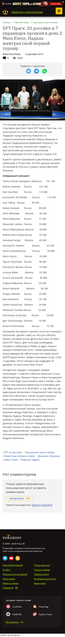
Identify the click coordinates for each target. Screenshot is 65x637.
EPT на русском (12, 452)
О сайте (6, 569)
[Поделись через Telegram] (36, 71)
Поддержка (8, 587)
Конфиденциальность (45, 578)
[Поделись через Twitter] (28, 71)
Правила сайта (41, 574)
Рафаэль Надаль (30, 459)
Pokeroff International (13, 565)
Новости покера (10, 583)
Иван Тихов (10, 459)
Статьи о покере (42, 569)
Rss (17, 558)
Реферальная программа (15, 574)
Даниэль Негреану (48, 456)
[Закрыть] (63, 2)
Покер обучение (42, 565)
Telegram (5, 558)
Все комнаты (12, 622)
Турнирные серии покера (39, 452)
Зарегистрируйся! (42, 505)
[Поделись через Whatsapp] (44, 71)
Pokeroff (5, 12)
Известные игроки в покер (19, 456)
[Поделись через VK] (20, 71)
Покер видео (9, 578)
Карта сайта (40, 583)
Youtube (11, 558)
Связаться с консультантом (27, 12)
